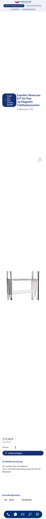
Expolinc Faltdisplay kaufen (10, 100)
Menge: (5, 447)
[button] (30, 514)
